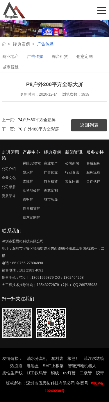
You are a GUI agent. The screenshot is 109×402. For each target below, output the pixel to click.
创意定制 (84, 56)
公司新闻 (72, 163)
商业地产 (10, 56)
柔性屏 (28, 181)
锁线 (55, 373)
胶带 (100, 373)
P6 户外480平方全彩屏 (38, 129)
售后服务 (93, 163)
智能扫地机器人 (82, 365)
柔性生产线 (12, 373)
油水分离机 (37, 358)
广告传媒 (35, 56)
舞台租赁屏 (31, 208)
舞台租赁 (60, 56)
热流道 (16, 365)
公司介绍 (9, 169)
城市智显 (10, 67)
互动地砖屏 (31, 190)
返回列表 (89, 125)
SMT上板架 (53, 365)
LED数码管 (37, 373)
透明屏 (28, 199)
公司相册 (9, 187)
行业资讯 (72, 172)
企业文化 (9, 178)
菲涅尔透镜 (94, 358)
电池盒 (32, 365)
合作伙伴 (93, 181)
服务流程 (93, 172)
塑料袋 (57, 358)
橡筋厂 (73, 358)
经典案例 (21, 44)
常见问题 (72, 181)
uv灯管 (69, 373)
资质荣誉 (9, 196)
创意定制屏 (31, 217)
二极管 (86, 373)
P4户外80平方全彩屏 (36, 119)
